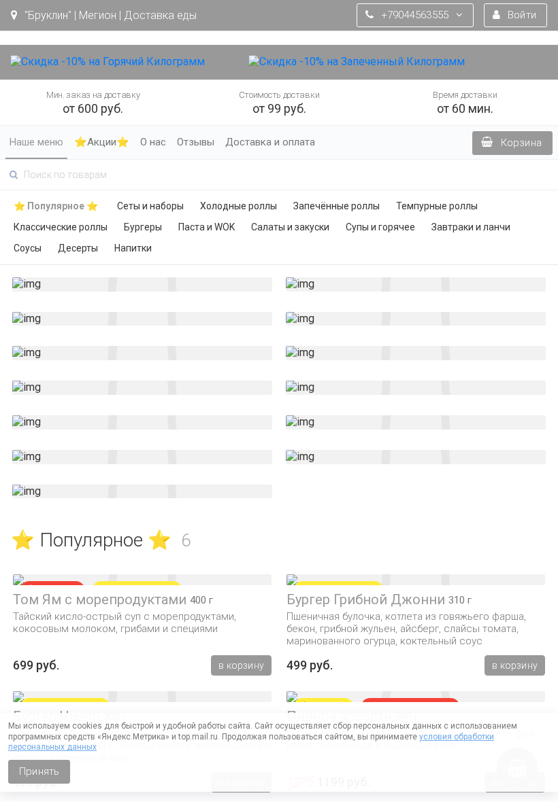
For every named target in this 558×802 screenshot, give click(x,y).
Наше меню (36, 142)
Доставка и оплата (270, 142)
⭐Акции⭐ (101, 142)
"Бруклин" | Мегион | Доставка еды (109, 15)
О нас (153, 142)
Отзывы (195, 142)
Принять (39, 771)
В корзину (241, 665)
